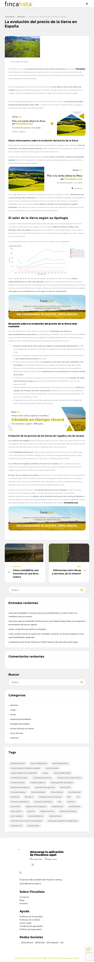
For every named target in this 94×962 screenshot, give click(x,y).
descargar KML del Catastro (62, 782)
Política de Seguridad (30, 929)
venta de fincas (55, 816)
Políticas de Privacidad (31, 916)
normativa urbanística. (43, 802)
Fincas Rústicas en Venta (22, 728)
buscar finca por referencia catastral (25, 768)
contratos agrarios (37, 782)
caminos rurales (52, 768)
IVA (78, 797)
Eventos (24, 903)
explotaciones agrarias (20, 787)
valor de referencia (35, 816)
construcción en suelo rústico (69, 778)
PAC (59, 802)
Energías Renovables (20, 724)
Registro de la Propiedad (36, 806)
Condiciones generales (31, 926)
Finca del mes (16, 733)
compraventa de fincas (42, 778)
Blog (22, 900)
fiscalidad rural (75, 792)
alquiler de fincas (18, 763)
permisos (71, 802)
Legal (12, 710)
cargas (45, 773)
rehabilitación (57, 806)
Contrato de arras (18, 782)
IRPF (69, 797)
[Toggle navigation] (87, 3)
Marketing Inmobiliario (20, 719)
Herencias (15, 797)
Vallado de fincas (47, 811)
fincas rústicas (57, 792)
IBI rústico (29, 797)
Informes (14, 738)
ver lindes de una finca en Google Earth (26, 821)
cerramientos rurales (19, 778)
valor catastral (16, 816)
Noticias (14, 705)
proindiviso (15, 806)
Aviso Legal (25, 923)
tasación (31, 811)
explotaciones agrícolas (45, 787)
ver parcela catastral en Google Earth (62, 821)
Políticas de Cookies (30, 920)
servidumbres (74, 806)
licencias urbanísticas (20, 802)
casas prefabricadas (62, 773)
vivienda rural (16, 826)
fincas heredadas (38, 792)
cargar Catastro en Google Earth (24, 773)
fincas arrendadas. (18, 792)
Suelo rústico (16, 811)
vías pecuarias (33, 826)
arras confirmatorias (39, 763)
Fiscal (13, 714)
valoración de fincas (68, 811)
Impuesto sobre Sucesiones (50, 797)
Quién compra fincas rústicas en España (27, 629)
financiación (65, 787)
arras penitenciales (60, 763)
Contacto (24, 897)
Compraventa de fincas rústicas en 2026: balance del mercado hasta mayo (43, 642)
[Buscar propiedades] (88, 949)
